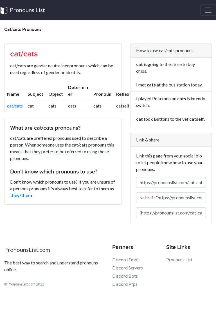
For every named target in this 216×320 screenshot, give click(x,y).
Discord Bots (125, 275)
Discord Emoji (126, 259)
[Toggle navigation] (208, 10)
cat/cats (15, 105)
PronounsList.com (27, 249)
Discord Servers (127, 267)
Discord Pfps (125, 284)
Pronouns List (27, 9)
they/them (21, 195)
